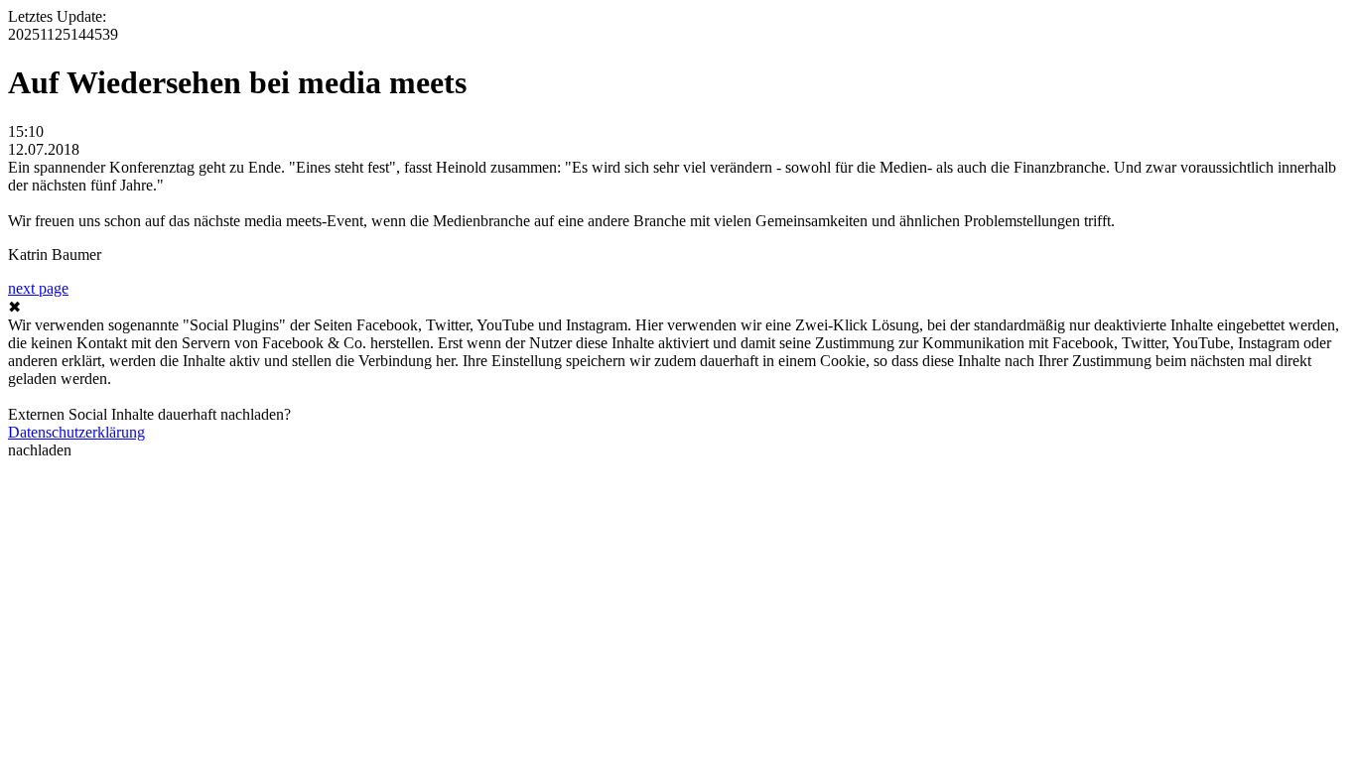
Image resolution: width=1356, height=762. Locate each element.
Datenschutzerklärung (76, 432)
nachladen (39, 450)
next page (38, 288)
